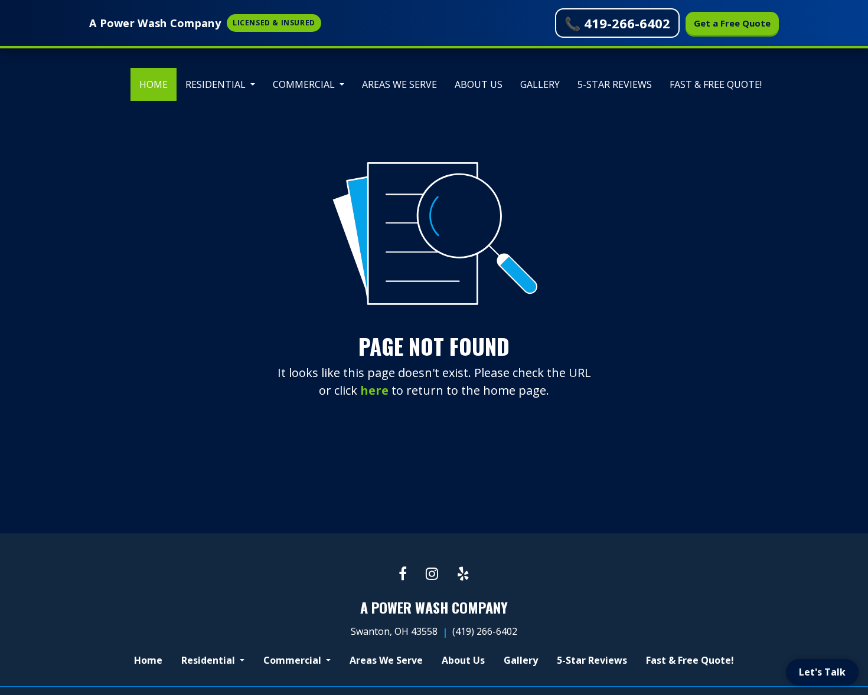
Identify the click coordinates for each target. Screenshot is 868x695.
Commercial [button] (305, 84)
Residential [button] (216, 84)
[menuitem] (153, 84)
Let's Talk (822, 672)
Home (158, 84)
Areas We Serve (399, 84)
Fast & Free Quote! (716, 84)
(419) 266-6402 (484, 631)
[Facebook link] (402, 574)
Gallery (540, 84)
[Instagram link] (432, 574)
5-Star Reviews (614, 84)
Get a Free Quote (732, 23)
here (374, 390)
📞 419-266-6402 (617, 23)
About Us (478, 84)
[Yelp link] (463, 574)
